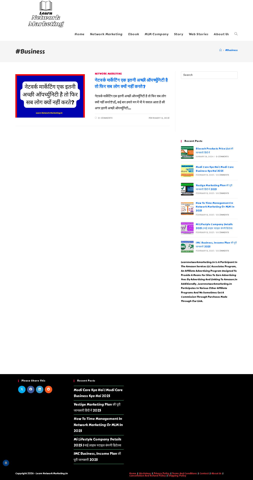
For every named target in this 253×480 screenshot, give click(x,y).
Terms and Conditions (184, 473)
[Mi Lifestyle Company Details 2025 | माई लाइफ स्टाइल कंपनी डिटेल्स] (187, 228)
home (132, 473)
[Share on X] (22, 389)
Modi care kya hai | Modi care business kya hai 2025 (215, 169)
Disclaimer (145, 473)
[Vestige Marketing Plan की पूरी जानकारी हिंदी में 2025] (187, 189)
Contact (204, 473)
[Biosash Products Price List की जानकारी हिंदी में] (187, 152)
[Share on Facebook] (30, 389)
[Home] (220, 50)
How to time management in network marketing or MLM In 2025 (215, 207)
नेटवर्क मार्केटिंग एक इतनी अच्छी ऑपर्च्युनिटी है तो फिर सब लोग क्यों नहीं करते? (131, 83)
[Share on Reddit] (48, 389)
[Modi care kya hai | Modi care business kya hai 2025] (187, 171)
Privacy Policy (161, 473)
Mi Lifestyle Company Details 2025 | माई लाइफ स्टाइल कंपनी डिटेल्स (214, 226)
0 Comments (105, 118)
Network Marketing (108, 73)
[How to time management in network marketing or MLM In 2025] (187, 208)
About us (216, 473)
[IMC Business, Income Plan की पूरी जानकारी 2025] (187, 246)
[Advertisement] (209, 109)
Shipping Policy (177, 475)
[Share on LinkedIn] (39, 389)
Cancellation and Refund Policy (147, 475)
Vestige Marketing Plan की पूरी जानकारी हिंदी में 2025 (214, 187)
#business (231, 50)
